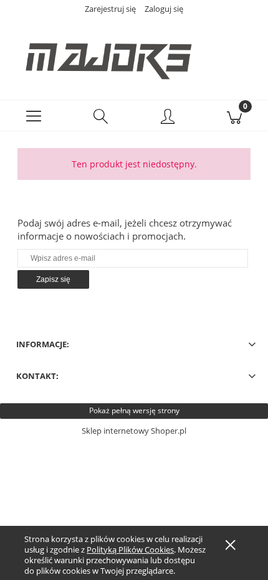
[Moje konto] (167, 117)
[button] (33, 115)
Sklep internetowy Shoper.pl (134, 430)
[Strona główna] (134, 54)
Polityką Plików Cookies (130, 549)
